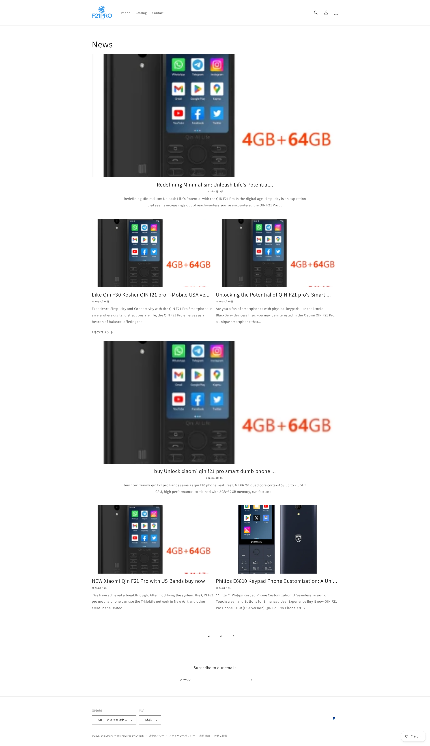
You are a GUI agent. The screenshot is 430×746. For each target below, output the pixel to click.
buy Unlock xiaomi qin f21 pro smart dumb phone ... (215, 471)
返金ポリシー (156, 735)
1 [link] (197, 635)
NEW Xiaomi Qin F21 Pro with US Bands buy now (148, 580)
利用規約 (205, 735)
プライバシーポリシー (182, 735)
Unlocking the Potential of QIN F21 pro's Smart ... (273, 294)
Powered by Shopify (132, 735)
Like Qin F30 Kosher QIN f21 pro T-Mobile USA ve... (151, 294)
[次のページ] (233, 636)
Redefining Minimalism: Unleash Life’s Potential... (215, 184)
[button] (316, 13)
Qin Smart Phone (111, 735)
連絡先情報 (221, 735)
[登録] (250, 680)
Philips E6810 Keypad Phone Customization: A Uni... (276, 580)
